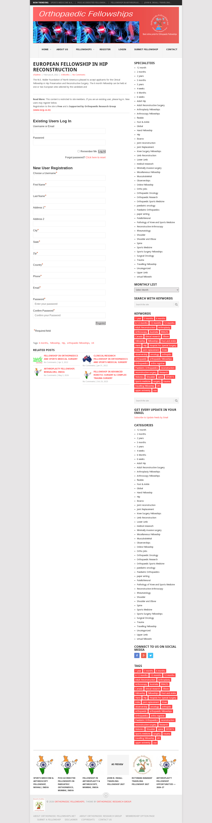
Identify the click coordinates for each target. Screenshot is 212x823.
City (36, 230)
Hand (137, 345)
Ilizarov (140, 139)
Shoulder (141, 235)
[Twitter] (150, 655)
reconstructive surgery (145, 372)
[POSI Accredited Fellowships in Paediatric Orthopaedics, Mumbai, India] (69, 765)
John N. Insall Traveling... (157, 3)
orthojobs (166, 354)
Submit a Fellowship (49, 819)
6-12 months (141, 323)
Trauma (140, 260)
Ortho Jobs (142, 189)
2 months (141, 72)
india (137, 350)
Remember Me (89, 151)
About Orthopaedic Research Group (101, 816)
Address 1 (39, 207)
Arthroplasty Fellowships (148, 109)
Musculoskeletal (144, 176)
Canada (138, 336)
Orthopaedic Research (147, 197)
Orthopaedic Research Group (114, 801)
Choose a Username (45, 173)
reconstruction (167, 368)
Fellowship (55, 343)
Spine (139, 243)
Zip (35, 253)
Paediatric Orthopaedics (148, 210)
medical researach (145, 164)
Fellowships (84, 49)
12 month (141, 67)
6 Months (65, 75)
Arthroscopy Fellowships (148, 113)
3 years (140, 84)
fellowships (153, 341)
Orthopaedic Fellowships (69, 801)
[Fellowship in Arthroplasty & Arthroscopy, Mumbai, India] (93, 765)
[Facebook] (137, 655)
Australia (154, 332)
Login (122, 49)
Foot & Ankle (143, 122)
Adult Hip (141, 101)
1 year (138, 318)
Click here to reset (96, 157)
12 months (169, 323)
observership (141, 354)
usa (155, 390)
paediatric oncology (146, 205)
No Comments (78, 75)
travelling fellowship (144, 386)
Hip (63, 343)
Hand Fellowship (144, 130)
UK (92, 343)
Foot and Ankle (168, 341)
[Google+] (143, 655)
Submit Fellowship (146, 49)
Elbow (166, 336)
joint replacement (151, 350)
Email (37, 287)
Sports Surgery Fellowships (149, 251)
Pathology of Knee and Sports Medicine (156, 222)
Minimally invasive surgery (149, 168)
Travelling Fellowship (146, 264)
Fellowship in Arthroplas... (125, 3)
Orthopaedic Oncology (147, 193)
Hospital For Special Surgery (163, 345)
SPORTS (170, 377)
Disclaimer (71, 819)
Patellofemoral (144, 218)
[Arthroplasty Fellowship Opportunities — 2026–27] (167, 765)
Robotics (139, 377)
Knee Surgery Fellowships (149, 151)
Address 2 (38, 219)
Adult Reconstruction (145, 327)
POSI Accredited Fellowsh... (92, 3)
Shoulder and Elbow (146, 239)
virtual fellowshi (144, 276)
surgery (156, 381)
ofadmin (37, 75)
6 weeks (140, 97)
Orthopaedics (141, 363)
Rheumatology (144, 230)
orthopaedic (141, 359)
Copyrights (88, 819)
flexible (140, 118)
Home (45, 49)
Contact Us (105, 819)
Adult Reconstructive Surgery (151, 105)
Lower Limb (142, 159)
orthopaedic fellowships (78, 343)
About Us (62, 49)
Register (105, 49)
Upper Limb (142, 272)
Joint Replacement (145, 147)
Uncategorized (144, 268)
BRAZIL (164, 332)
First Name (40, 184)
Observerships (143, 180)
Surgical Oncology (145, 256)
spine (160, 377)
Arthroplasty (164, 327)
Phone (37, 276)
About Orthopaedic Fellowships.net (54, 816)
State (36, 242)
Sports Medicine (144, 247)
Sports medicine (142, 381)
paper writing (143, 214)
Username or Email (43, 126)
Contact (171, 49)
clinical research (152, 336)
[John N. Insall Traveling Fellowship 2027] (118, 765)
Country (38, 265)
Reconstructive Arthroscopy (150, 226)
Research (163, 372)
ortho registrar (158, 363)
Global (140, 126)
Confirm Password (44, 310)
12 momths (156, 323)
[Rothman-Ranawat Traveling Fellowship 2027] (142, 765)
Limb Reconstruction (146, 155)
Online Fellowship (145, 184)
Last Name (39, 196)
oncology (154, 354)
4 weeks (140, 88)
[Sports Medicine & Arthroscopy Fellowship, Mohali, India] (44, 765)
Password (38, 137)
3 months (141, 80)
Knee (164, 350)
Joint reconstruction (146, 143)
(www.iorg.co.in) (42, 110)
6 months (43, 343)
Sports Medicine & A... (62, 3)
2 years (140, 76)
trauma (166, 381)
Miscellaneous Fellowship (148, 172)
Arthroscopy (141, 332)
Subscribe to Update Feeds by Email (151, 417)
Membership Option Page (140, 816)
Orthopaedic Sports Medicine (150, 201)
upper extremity (142, 390)
